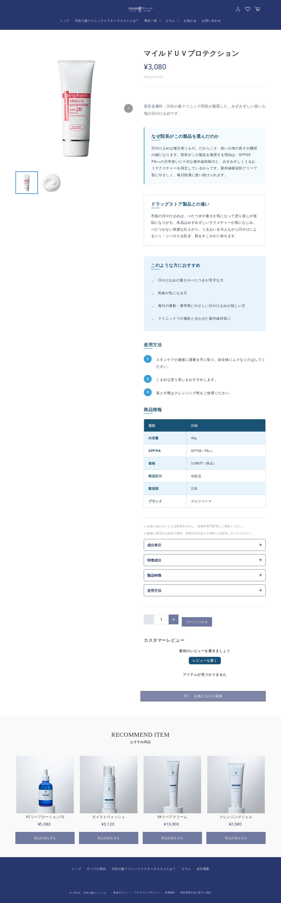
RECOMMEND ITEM (140, 734)
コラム (186, 869)
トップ (76, 869)
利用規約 (170, 892)
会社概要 (203, 869)
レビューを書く (205, 660)
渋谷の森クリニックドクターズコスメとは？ (144, 869)
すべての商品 (96, 869)
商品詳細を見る (45, 838)
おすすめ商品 (140, 742)
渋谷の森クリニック (94, 892)
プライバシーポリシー (147, 892)
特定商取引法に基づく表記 (195, 892)
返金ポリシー (121, 892)
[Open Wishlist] (247, 9)
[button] (152, 20)
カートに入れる (197, 622)
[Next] (128, 108)
